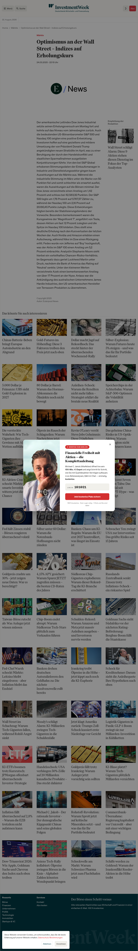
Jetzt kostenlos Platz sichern (87, 496)
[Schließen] (110, 444)
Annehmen (61, 944)
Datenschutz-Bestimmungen (50, 937)
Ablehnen (47, 944)
